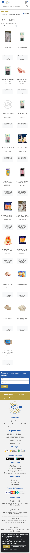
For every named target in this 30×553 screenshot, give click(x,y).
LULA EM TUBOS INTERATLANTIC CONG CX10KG (7, 352)
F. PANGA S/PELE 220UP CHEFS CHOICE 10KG (8, 114)
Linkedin (16, 485)
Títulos (22, 394)
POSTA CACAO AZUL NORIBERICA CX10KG (8, 317)
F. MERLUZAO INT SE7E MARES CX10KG (7, 250)
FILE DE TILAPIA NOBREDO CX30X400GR (8, 80)
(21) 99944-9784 (16, 468)
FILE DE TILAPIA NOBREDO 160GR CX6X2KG (22, 182)
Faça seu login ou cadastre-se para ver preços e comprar (8, 57)
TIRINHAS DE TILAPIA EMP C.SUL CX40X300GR (22, 283)
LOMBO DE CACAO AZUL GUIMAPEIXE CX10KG (8, 283)
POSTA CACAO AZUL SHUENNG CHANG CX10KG (22, 216)
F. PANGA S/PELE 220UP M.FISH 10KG (8, 46)
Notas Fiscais (9, 398)
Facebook (16, 482)
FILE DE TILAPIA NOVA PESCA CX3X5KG (22, 80)
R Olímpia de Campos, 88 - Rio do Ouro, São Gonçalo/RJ (16, 504)
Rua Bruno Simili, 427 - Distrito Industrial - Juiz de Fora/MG (16, 530)
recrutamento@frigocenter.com (16, 473)
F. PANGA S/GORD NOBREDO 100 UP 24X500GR (22, 46)
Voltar (26, 14)
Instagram (16, 480)
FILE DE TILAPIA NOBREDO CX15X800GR (8, 148)
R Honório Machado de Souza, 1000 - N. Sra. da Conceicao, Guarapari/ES (15, 521)
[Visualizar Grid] (10, 20)
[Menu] (2, 2)
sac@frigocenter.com (16, 471)
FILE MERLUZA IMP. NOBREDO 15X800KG (22, 114)
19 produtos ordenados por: (8, 23)
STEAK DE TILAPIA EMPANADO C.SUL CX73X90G (7, 183)
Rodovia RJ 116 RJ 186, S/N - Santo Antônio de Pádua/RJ (16, 512)
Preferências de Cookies (10, 549)
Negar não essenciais (18, 546)
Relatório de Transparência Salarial (15, 424)
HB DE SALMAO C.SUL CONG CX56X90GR (22, 250)
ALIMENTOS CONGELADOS (15, 434)
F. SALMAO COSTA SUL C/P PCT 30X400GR (7, 216)
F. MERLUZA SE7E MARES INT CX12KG (22, 148)
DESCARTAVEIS (15, 443)
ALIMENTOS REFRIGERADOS (15, 437)
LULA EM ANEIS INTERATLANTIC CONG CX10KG (22, 318)
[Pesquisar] (27, 6)
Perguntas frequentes (15, 427)
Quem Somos (15, 421)
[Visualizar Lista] (13, 20)
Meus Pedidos (9, 394)
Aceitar (6, 546)
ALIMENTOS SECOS (15, 440)
